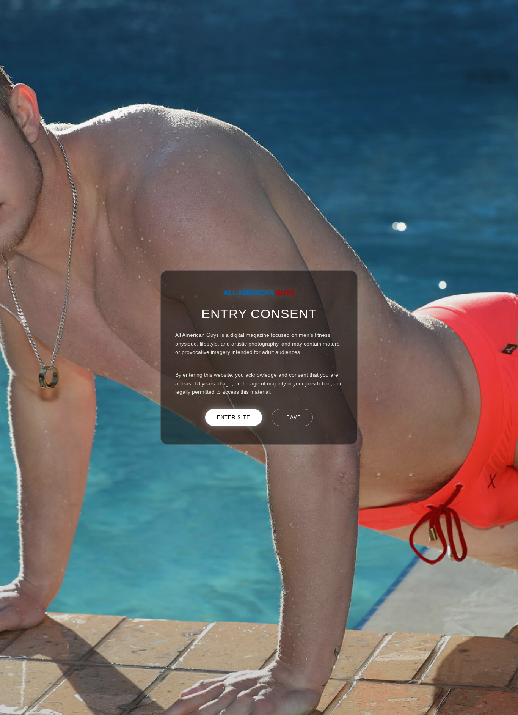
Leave (292, 417)
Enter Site (233, 417)
